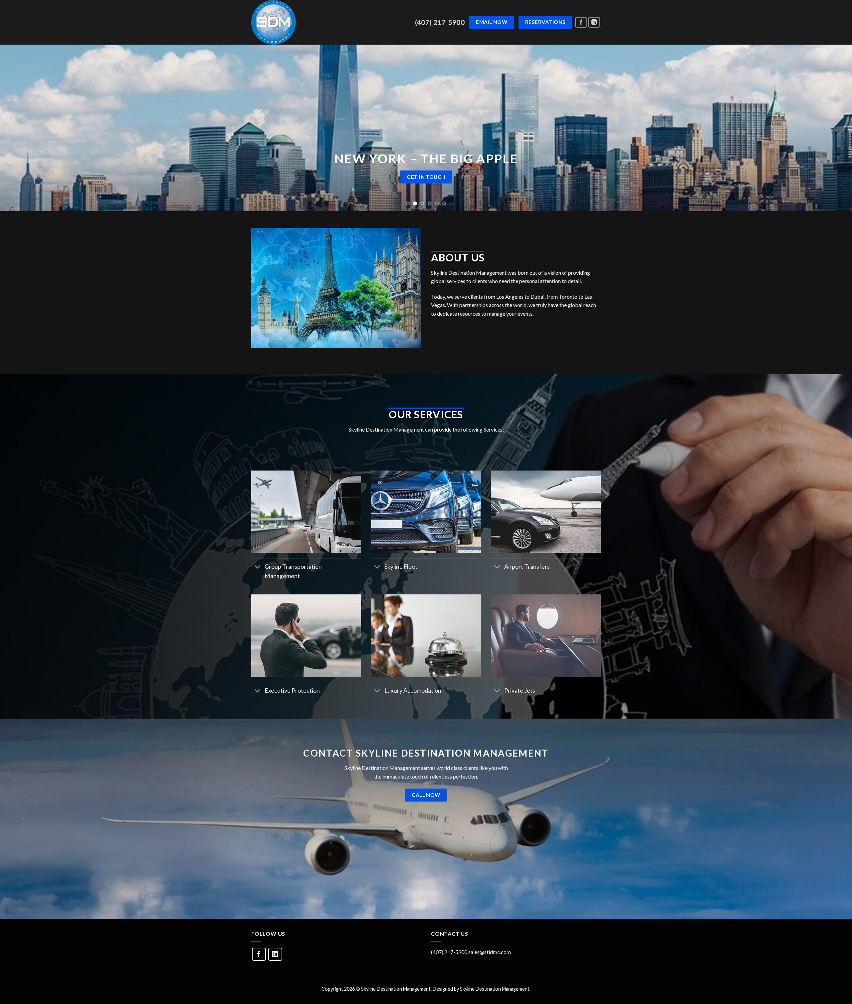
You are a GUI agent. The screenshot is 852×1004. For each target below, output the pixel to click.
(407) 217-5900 (440, 22)
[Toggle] (257, 567)
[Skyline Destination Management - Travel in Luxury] (319, 22)
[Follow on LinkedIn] (594, 22)
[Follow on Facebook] (581, 22)
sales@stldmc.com (489, 952)
